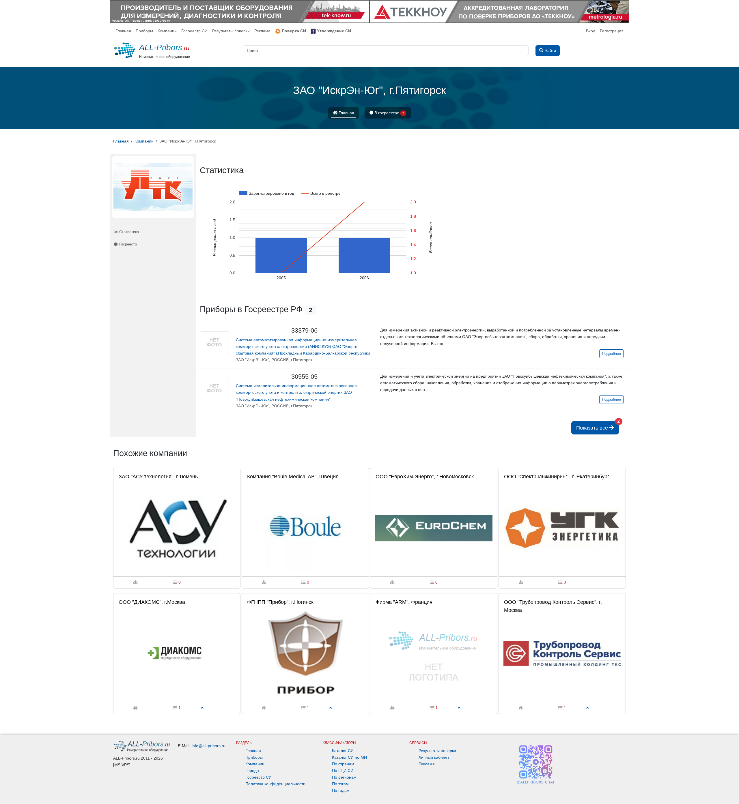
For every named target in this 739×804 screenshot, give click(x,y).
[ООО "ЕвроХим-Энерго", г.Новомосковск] (433, 527)
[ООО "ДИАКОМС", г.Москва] (177, 653)
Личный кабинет (434, 757)
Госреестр (127, 244)
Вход (590, 31)
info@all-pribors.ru (208, 745)
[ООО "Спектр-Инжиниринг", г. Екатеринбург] (562, 527)
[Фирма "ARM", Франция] (433, 653)
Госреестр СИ (194, 31)
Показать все (597, 426)
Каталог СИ (343, 750)
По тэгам (340, 783)
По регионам (344, 777)
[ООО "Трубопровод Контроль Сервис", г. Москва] (562, 653)
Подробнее (611, 354)
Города (252, 770)
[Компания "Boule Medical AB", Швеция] (305, 527)
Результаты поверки (231, 31)
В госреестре (388, 112)
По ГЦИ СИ (342, 770)
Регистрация (612, 31)
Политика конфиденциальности (275, 783)
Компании (167, 31)
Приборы (144, 31)
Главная (123, 31)
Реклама (262, 31)
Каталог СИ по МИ (349, 757)
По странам (343, 764)
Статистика (128, 232)
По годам (341, 790)
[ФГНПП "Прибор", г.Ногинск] (305, 653)
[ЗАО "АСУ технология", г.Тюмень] (177, 527)
